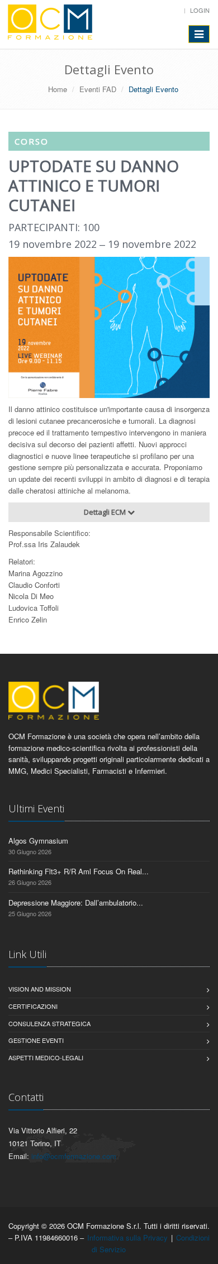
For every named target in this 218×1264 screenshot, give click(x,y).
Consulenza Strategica (49, 1023)
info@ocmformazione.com (73, 1156)
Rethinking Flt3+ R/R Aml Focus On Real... (78, 871)
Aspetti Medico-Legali (45, 1057)
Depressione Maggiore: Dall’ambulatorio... (75, 902)
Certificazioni (33, 1006)
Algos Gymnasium (38, 840)
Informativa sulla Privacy (127, 1237)
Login (200, 10)
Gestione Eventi (36, 1040)
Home (57, 89)
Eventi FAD (97, 89)
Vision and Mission (39, 988)
